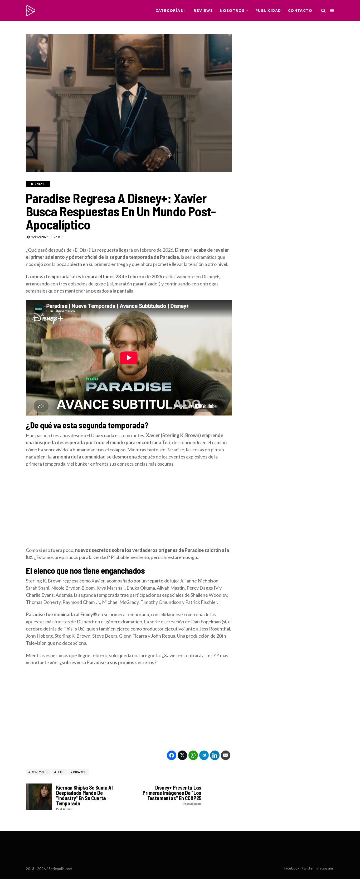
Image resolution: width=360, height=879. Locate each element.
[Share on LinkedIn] (215, 755)
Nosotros (232, 10)
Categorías (169, 10)
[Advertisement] (129, 510)
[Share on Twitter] (182, 755)
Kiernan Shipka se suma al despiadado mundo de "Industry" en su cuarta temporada (84, 797)
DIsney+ (38, 184)
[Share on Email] (225, 755)
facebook (291, 868)
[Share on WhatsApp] (193, 755)
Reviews (203, 10)
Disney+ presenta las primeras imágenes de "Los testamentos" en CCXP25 (172, 795)
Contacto (300, 10)
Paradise (79, 772)
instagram (325, 868)
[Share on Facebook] (171, 755)
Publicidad (268, 10)
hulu (61, 772)
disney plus (39, 772)
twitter (308, 868)
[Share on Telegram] (204, 755)
